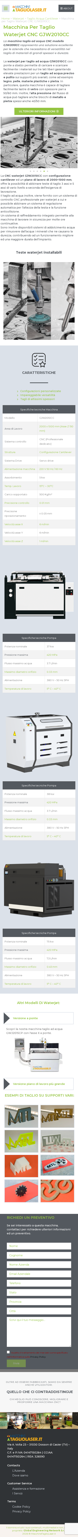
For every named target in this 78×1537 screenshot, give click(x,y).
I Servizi (17, 1493)
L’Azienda (18, 1470)
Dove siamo (20, 1475)
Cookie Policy (21, 1506)
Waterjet (18, 18)
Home (6, 18)
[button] (4, 142)
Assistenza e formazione (28, 1488)
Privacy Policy (38, 1356)
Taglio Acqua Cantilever (42, 18)
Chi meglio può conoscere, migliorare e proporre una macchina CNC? (39, 1401)
